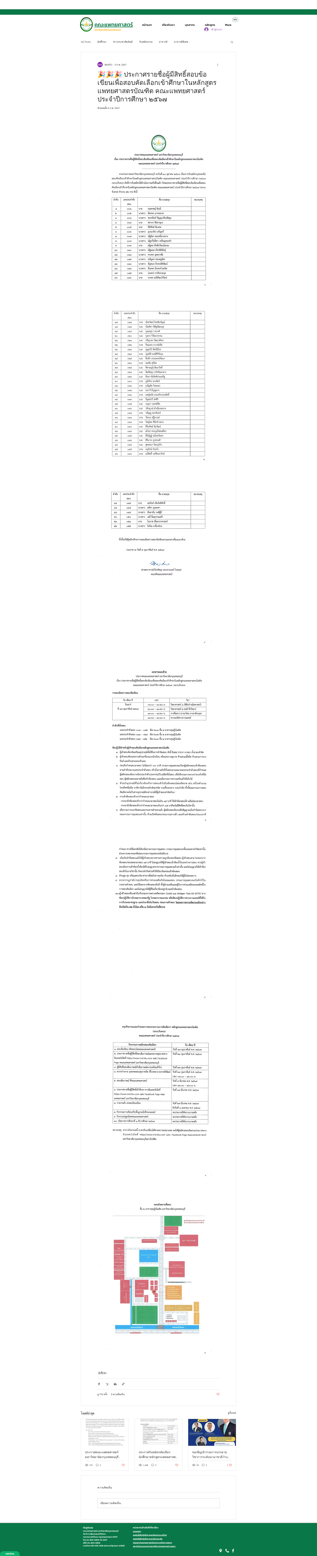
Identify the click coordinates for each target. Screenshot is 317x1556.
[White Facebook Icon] (233, 1550)
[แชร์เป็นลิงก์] (123, 1384)
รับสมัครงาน (145, 41)
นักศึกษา (101, 41)
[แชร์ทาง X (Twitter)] (107, 1384)
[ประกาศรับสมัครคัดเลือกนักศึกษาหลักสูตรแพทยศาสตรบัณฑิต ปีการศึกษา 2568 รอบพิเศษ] (158, 1432)
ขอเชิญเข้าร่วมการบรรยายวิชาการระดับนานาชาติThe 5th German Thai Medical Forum (210, 1454)
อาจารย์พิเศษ (181, 41)
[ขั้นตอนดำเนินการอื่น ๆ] (218, 65)
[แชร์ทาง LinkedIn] (115, 1384)
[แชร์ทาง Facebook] (99, 1384)
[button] (231, 42)
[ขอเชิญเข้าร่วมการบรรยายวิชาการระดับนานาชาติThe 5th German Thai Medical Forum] (212, 1432)
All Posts (86, 41)
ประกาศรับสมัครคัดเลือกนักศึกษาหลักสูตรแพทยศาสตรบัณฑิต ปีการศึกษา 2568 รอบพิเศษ (158, 1454)
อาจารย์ (163, 41)
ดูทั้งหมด (232, 1412)
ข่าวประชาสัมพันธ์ (123, 41)
